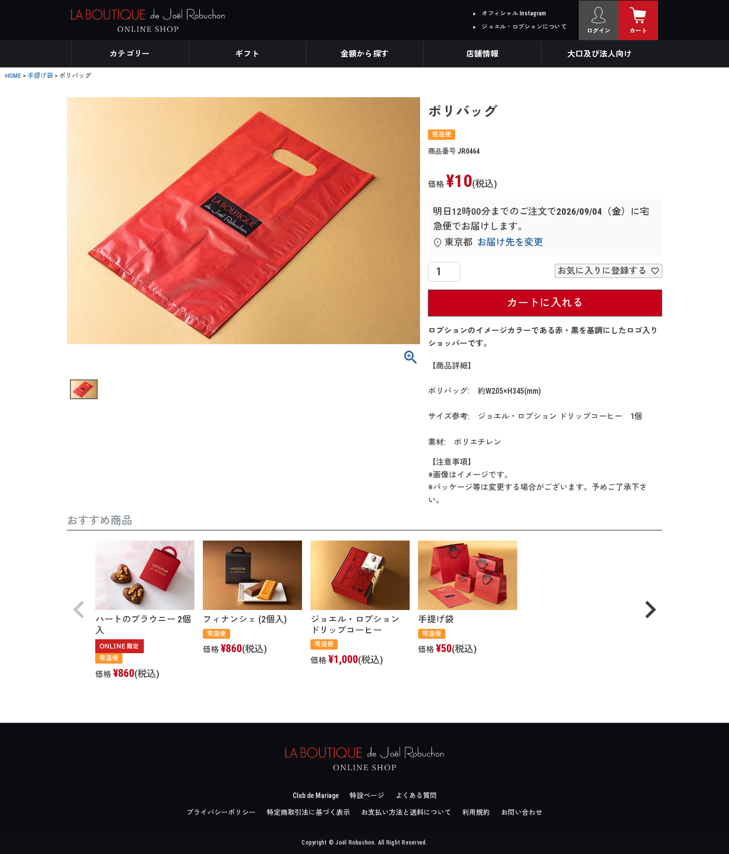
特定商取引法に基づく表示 (308, 812)
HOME (13, 75)
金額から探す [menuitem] (365, 54)
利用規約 (476, 812)
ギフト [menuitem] (247, 54)
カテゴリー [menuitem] (130, 54)
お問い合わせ (522, 812)
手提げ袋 (40, 75)
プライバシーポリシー (221, 812)
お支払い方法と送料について (406, 812)
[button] (79, 609)
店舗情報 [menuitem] (482, 54)
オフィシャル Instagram (514, 13)
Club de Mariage (316, 795)
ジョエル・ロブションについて (524, 26)
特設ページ (367, 795)
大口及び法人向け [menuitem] (599, 54)
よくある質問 (416, 795)
